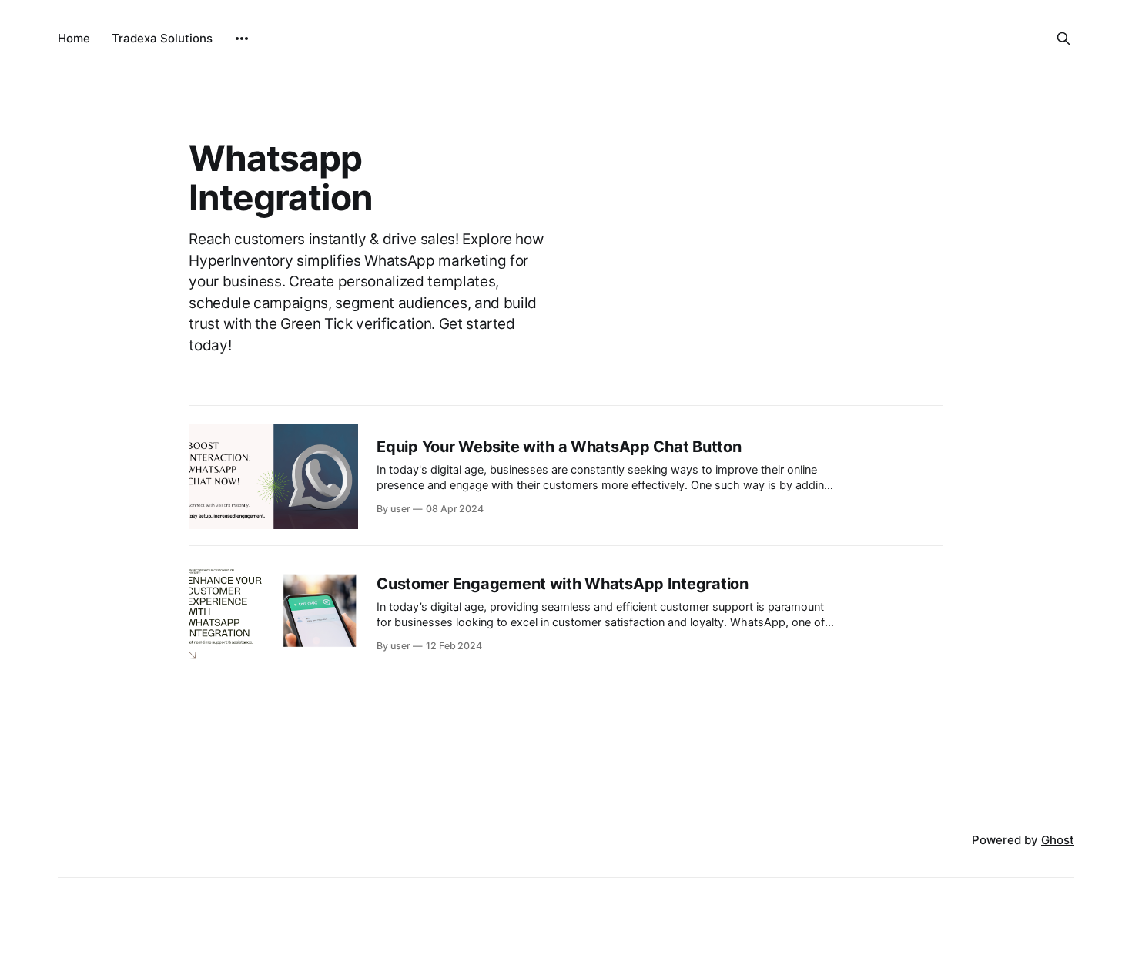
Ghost (1057, 840)
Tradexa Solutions (162, 38)
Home (74, 38)
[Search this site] (1063, 38)
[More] (241, 38)
